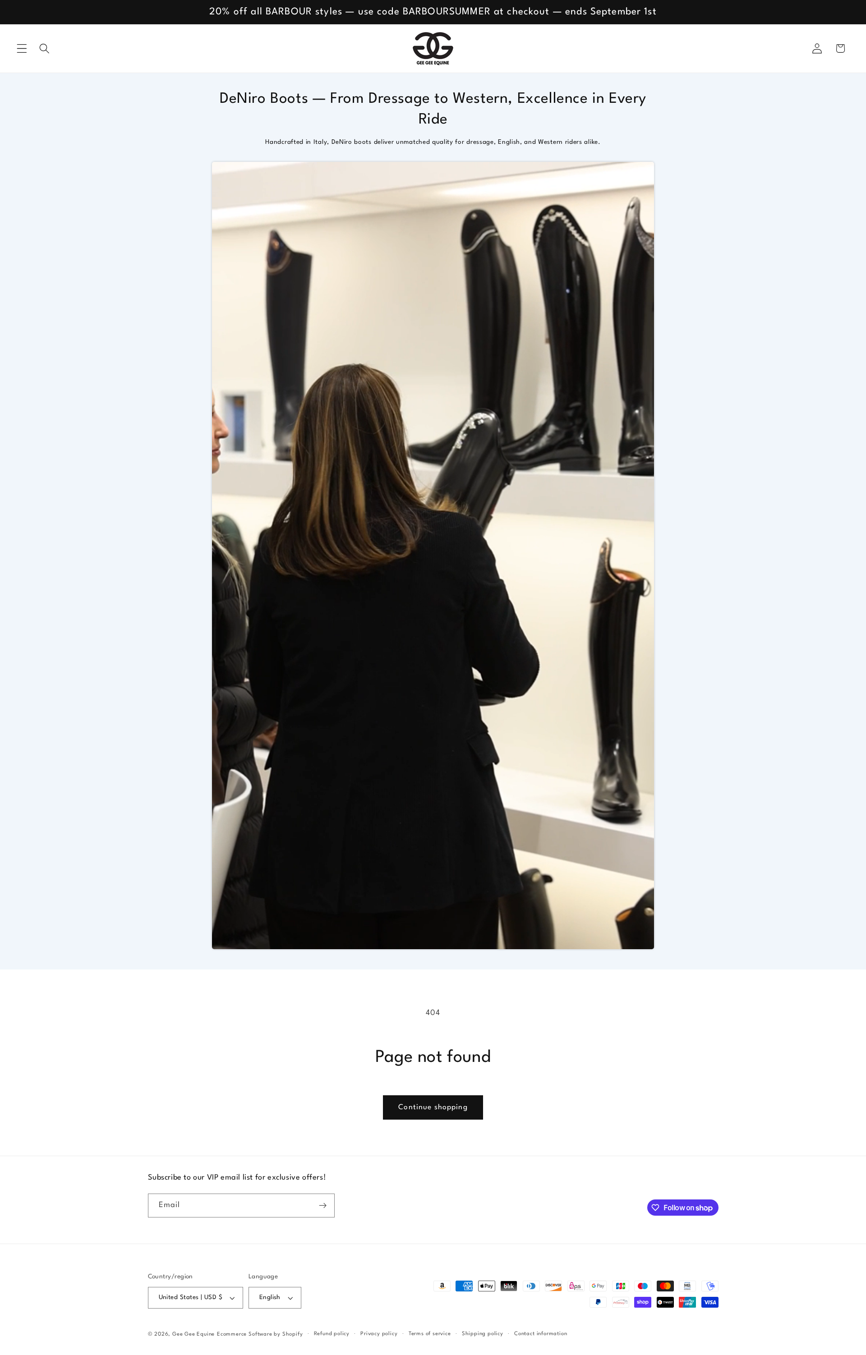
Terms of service (430, 1334)
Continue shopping (433, 1107)
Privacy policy (378, 1334)
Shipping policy (482, 1334)
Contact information (540, 1334)
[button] (21, 48)
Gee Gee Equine (193, 1334)
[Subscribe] (322, 1206)
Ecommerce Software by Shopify (260, 1334)
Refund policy (332, 1334)
